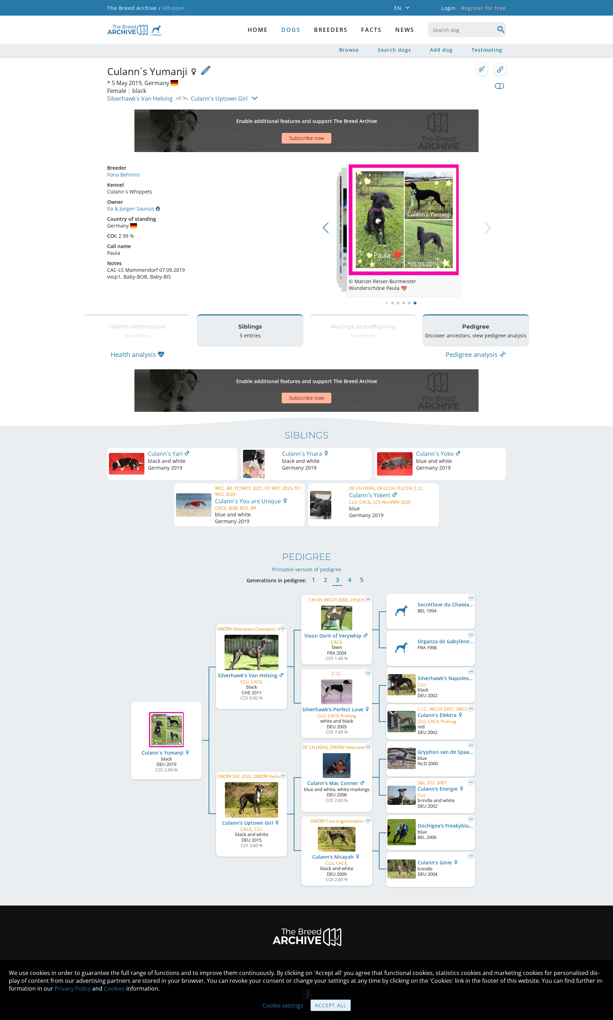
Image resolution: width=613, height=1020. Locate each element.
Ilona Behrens (123, 174)
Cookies (114, 988)
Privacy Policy (73, 988)
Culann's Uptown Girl (219, 98)
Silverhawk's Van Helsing (140, 98)
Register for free (483, 8)
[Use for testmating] (482, 69)
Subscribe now (306, 138)
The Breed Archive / (134, 8)
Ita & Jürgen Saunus (130, 208)
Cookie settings (283, 1005)
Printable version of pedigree (306, 569)
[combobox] (467, 29)
